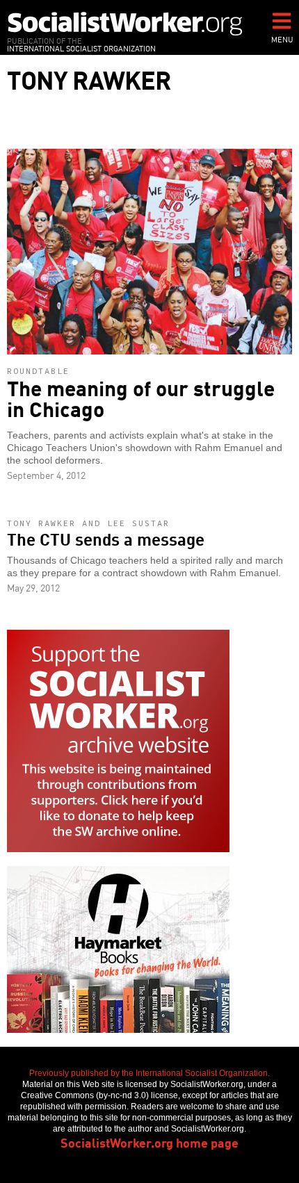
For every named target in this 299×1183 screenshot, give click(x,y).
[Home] (125, 23)
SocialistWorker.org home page (149, 1142)
